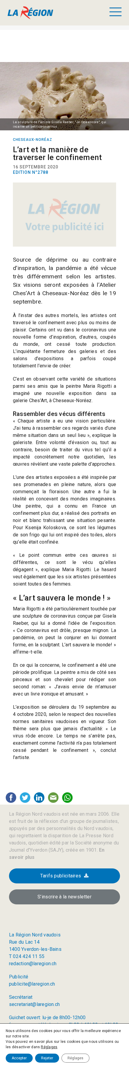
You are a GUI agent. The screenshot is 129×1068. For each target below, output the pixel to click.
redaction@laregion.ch (33, 963)
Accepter (19, 1058)
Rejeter (47, 1058)
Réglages (49, 1047)
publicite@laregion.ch (32, 984)
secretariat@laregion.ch (34, 1004)
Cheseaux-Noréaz (32, 140)
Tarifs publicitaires (60, 876)
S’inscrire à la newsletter (65, 897)
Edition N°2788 (30, 172)
